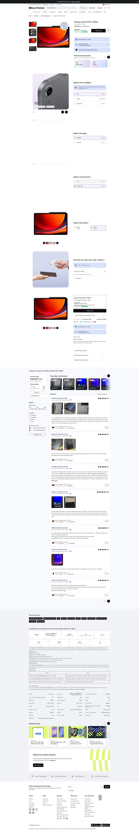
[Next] (57, 243)
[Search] (48, 8)
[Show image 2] (50, 243)
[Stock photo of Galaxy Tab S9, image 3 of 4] (32, 48)
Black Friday (73, 807)
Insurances (59, 803)
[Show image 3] (54, 243)
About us (31, 799)
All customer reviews (75, 803)
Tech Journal (74, 799)
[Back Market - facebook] (30, 812)
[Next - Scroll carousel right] (108, 57)
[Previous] (44, 243)
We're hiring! (32, 805)
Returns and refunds (47, 805)
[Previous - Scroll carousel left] (104, 57)
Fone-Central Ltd (85, 319)
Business (100, 8)
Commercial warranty (62, 801)
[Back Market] (36, 8)
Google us (53, 760)
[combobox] (89, 271)
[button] (64, 25)
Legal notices (88, 814)
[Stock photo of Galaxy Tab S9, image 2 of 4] (32, 40)
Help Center (45, 801)
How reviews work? (36, 395)
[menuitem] (53, 11)
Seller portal (59, 813)
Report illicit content (89, 816)
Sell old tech (59, 805)
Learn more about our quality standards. (74, 689)
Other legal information (90, 812)
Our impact (31, 803)
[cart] (108, 7)
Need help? (92, 8)
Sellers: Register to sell (62, 810)
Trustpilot (31, 807)
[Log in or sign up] (105, 7)
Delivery (45, 803)
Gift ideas (73, 805)
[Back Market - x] (33, 812)
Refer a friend (60, 799)
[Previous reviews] (104, 601)
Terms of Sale (88, 801)
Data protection (88, 810)
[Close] (137, 1)
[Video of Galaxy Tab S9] (32, 32)
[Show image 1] (47, 243)
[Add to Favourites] (108, 30)
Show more (54, 480)
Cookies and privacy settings (89, 807)
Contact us (45, 799)
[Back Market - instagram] (30, 809)
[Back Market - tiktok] (33, 809)
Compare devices (75, 801)
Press (30, 801)
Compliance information (101, 319)
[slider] (30, 409)
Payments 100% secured (62, 815)
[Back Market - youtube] (36, 809)
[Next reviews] (108, 601)
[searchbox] (63, 7)
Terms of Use (88, 799)
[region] (92, 64)
